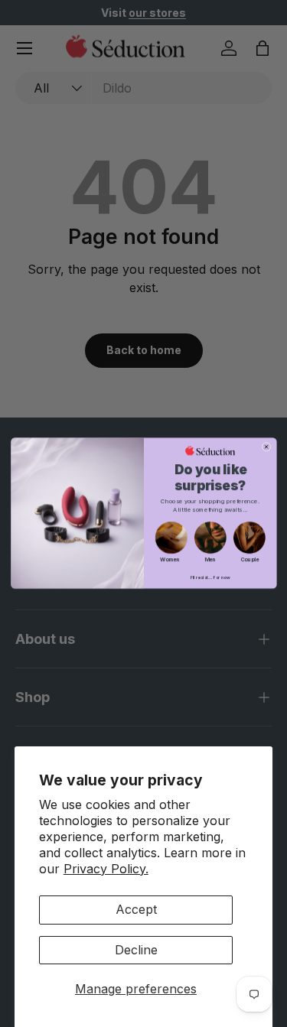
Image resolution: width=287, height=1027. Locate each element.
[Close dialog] (266, 447)
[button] (171, 538)
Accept (136, 909)
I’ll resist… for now (210, 577)
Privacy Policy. (106, 868)
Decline (136, 949)
